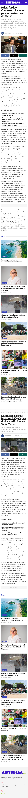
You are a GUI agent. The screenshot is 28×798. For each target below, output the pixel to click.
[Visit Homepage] (14, 2)
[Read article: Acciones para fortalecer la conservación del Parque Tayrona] (14, 249)
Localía (4, 256)
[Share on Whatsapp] (23, 55)
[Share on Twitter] (14, 55)
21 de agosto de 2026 (6, 347)
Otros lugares (9, 785)
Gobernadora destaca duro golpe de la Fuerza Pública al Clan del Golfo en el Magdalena (12, 119)
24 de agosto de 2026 (6, 264)
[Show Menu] (2, 2)
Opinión (7, 786)
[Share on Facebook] (5, 55)
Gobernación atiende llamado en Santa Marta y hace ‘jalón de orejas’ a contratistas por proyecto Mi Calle (13, 399)
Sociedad (21, 785)
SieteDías (8, 33)
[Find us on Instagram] (4, 794)
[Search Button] (26, 2)
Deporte (16, 785)
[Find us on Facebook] (1, 794)
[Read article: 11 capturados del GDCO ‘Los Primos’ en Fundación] (14, 359)
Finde (2, 786)
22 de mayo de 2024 (18, 33)
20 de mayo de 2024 (18, 435)
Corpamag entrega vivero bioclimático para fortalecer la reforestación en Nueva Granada (13, 344)
